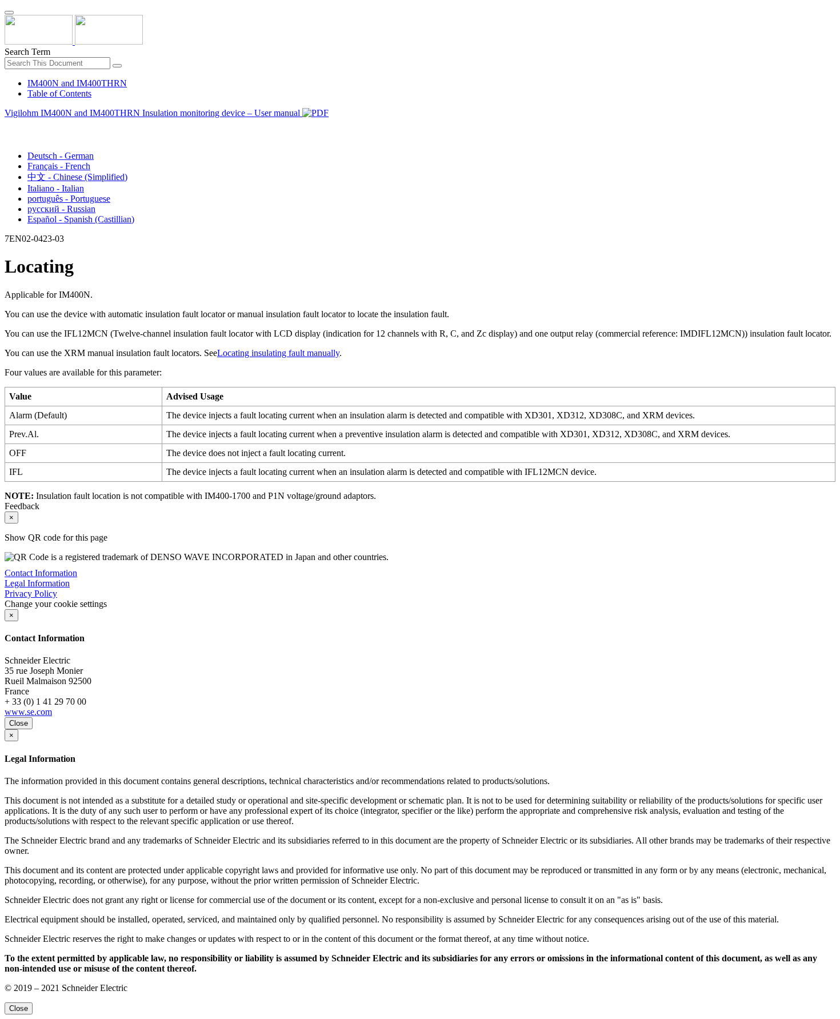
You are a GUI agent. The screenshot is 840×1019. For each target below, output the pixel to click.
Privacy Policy (31, 593)
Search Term (27, 52)
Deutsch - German (60, 156)
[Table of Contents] (9, 126)
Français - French (58, 166)
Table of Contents (59, 93)
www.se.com (28, 712)
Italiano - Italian (55, 188)
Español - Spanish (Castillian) (80, 219)
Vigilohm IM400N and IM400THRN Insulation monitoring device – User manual (153, 113)
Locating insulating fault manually (278, 353)
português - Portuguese (68, 198)
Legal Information (37, 583)
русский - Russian (61, 209)
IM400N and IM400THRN (77, 83)
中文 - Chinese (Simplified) (77, 177)
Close (18, 723)
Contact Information (41, 573)
